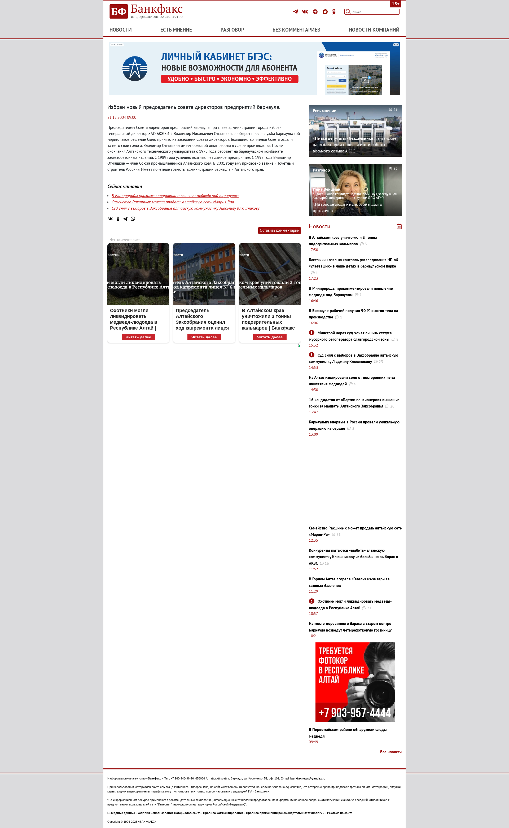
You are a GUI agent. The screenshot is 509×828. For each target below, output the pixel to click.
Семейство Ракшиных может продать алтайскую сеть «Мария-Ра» (173, 201)
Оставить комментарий (279, 230)
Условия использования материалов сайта (169, 812)
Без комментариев (296, 30)
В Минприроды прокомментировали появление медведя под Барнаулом (175, 195)
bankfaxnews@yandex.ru (308, 778)
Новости (120, 30)
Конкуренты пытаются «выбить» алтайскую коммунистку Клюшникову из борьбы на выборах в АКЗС (353, 557)
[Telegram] (296, 11)
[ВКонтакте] (306, 11)
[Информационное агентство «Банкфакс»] (153, 12)
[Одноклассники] (334, 11)
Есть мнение (176, 30)
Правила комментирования (223, 812)
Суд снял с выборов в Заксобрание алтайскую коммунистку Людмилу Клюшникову (186, 208)
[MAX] (326, 11)
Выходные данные (121, 812)
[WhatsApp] (133, 219)
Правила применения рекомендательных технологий (285, 812)
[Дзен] (316, 11)
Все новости (391, 751)
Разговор (232, 30)
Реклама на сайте (339, 812)
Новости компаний (374, 30)
